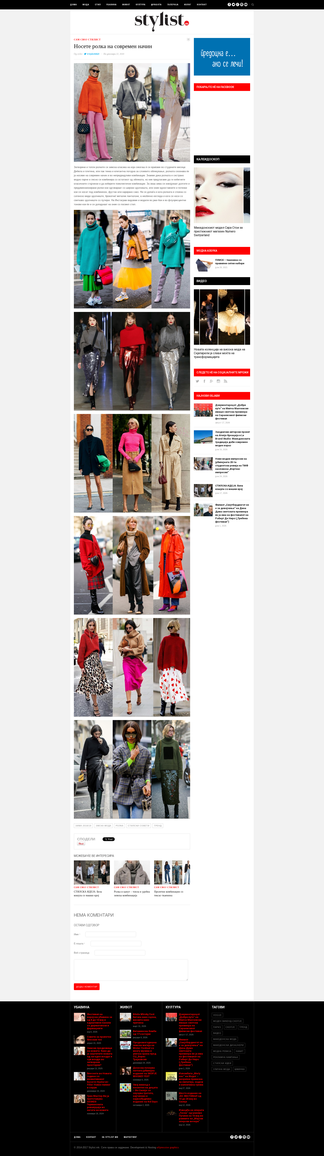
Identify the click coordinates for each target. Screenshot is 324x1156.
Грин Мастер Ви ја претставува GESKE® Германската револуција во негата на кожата (98, 1103)
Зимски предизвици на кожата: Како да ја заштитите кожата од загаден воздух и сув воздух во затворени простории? (99, 1056)
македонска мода (224, 1039)
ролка (119, 826)
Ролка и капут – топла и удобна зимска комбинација (132, 893)
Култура (141, 4)
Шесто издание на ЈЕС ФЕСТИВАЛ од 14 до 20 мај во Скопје (190, 1097)
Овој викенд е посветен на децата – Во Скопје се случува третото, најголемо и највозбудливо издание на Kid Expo (145, 1093)
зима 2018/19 (83, 826)
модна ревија (222, 1051)
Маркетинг (130, 1137)
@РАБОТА (156, 4)
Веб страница (81, 952)
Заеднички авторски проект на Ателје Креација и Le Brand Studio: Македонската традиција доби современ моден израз (232, 438)
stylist (79, 53)
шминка (240, 1069)
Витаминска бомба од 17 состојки (144, 1032)
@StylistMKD (93, 53)
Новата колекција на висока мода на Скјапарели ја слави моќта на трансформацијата (219, 353)
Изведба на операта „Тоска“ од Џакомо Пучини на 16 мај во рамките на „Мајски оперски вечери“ (191, 1116)
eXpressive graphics (168, 1147)
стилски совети (138, 826)
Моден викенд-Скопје (227, 1021)
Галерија (172, 4)
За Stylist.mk (110, 1137)
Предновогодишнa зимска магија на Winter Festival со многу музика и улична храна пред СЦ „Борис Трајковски (145, 1051)
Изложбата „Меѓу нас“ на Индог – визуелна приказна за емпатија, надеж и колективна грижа (191, 1079)
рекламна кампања (225, 1057)
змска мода (103, 826)
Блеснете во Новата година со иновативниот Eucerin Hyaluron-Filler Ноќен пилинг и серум (99, 1080)
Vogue (217, 1015)
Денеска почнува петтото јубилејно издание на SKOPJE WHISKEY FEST (145, 1072)
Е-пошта (79, 943)
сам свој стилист (87, 39)
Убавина (111, 4)
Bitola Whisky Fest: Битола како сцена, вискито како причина (145, 1018)
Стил (98, 4)
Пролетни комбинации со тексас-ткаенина (168, 893)
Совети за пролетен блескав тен (99, 1038)
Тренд (158, 826)
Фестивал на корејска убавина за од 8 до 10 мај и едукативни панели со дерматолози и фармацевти (99, 1021)
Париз (217, 1027)
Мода (85, 4)
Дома (73, 4)
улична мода (221, 1069)
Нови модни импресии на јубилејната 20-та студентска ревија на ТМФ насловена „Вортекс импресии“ (231, 465)
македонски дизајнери (228, 1045)
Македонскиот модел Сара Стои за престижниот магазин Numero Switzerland (218, 231)
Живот (126, 4)
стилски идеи (222, 1063)
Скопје (230, 1027)
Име (77, 934)
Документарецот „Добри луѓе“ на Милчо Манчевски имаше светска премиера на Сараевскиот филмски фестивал (231, 412)
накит (240, 1051)
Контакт (202, 4)
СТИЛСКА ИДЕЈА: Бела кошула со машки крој (88, 893)
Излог (187, 4)
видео (217, 1033)
